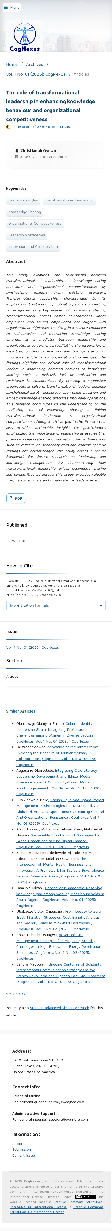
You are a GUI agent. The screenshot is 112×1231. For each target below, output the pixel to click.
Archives (34, 65)
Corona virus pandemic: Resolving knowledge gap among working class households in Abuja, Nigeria (60, 894)
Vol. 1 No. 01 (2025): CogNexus (35, 75)
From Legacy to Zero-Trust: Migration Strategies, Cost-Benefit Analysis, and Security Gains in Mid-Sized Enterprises (59, 917)
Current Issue (23, 1155)
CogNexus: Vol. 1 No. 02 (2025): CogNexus (53, 956)
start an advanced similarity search (59, 1008)
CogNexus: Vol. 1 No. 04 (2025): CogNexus (52, 741)
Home (12, 65)
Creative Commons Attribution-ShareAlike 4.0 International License (56, 1204)
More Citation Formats (29, 605)
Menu (15, 7)
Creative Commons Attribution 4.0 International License (56, 1210)
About (17, 1144)
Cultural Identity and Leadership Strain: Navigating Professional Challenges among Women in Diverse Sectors (58, 730)
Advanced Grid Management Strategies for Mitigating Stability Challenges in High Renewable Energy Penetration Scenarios (58, 944)
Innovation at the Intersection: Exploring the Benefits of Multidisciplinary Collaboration (57, 753)
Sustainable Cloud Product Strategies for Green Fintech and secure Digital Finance (58, 838)
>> (24, 994)
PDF (18, 499)
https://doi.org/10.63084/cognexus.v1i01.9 (44, 127)
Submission (21, 1149)
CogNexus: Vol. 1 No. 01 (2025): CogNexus (56, 762)
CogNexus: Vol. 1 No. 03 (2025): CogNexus (57, 820)
